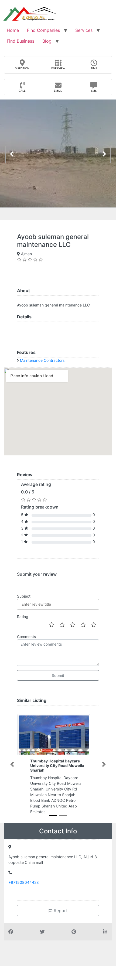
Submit (58, 675)
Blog (47, 41)
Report (60, 910)
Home (13, 30)
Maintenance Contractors (42, 360)
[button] (12, 764)
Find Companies (43, 30)
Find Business (20, 41)
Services (84, 30)
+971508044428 (23, 882)
